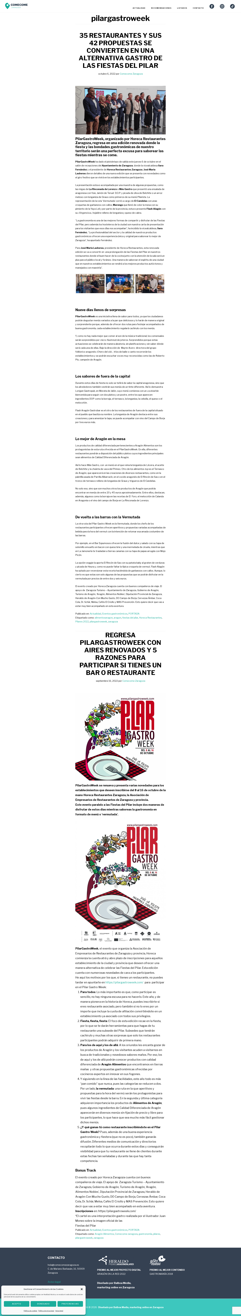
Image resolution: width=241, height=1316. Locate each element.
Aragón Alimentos (104, 1234)
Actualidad (95, 613)
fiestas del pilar (130, 617)
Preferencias (70, 1304)
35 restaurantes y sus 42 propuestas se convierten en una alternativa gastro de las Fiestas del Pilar (120, 50)
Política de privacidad (46, 1311)
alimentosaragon (104, 617)
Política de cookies (30, 1311)
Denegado (43, 1304)
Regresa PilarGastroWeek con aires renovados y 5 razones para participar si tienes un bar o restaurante (120, 653)
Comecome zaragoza (126, 1234)
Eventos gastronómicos (114, 613)
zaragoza (113, 621)
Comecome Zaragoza (16, 7)
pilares (156, 1234)
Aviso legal (59, 1311)
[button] (81, 1289)
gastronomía (145, 1234)
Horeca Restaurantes (150, 617)
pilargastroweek (98, 621)
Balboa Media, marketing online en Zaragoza (138, 1307)
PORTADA (133, 613)
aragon (117, 617)
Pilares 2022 (82, 621)
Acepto (16, 1304)
